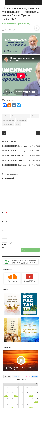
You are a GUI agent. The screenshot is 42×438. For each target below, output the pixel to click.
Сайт (4, 231)
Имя (4, 213)
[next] (9, 376)
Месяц (28, 376)
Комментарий (8, 178)
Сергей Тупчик (9, 24)
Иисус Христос (9, 120)
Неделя (35, 376)
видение (26, 116)
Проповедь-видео (24, 24)
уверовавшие (8, 124)
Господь (35, 116)
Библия (6, 116)
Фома (18, 124)
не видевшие (21, 120)
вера (18, 116)
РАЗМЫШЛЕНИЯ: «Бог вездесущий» (17, 151)
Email (5, 222)
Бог (13, 116)
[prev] (5, 376)
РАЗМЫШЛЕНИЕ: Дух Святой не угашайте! (20, 165)
